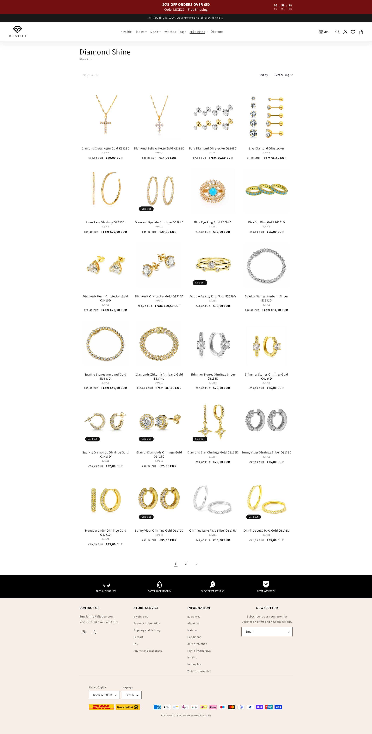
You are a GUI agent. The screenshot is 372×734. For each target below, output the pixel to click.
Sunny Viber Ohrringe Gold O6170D (159, 531)
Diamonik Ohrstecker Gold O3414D (159, 296)
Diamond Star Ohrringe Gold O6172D (212, 452)
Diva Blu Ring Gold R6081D (266, 222)
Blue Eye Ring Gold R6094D (213, 222)
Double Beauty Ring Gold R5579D (213, 296)
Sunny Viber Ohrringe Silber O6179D (266, 452)
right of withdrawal (199, 650)
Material (192, 630)
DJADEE (186, 715)
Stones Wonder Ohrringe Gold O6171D (105, 533)
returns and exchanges (147, 650)
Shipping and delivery (147, 630)
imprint (192, 657)
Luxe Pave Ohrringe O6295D (105, 222)
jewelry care (140, 616)
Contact (138, 637)
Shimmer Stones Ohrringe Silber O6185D (213, 377)
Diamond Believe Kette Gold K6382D (159, 148)
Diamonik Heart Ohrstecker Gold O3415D (105, 298)
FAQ (135, 644)
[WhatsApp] (94, 632)
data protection (197, 644)
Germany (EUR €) (102, 695)
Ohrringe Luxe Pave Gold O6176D (266, 531)
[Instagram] (83, 632)
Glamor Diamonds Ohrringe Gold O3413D (159, 455)
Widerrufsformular (199, 671)
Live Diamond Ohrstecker (266, 148)
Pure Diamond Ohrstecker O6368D (213, 148)
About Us (193, 623)
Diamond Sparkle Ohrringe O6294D (159, 222)
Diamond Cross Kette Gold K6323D (106, 148)
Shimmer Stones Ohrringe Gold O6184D (266, 377)
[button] (141, 32)
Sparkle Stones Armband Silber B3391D (266, 298)
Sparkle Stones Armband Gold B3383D (105, 377)
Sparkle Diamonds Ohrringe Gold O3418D (105, 455)
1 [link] (175, 563)
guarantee (193, 616)
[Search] (337, 32)
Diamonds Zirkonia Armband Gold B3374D (159, 377)
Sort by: (264, 75)
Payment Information (146, 623)
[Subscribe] (288, 631)
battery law (194, 664)
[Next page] (196, 564)
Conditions (194, 637)
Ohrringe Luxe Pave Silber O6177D (212, 531)
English (130, 695)
